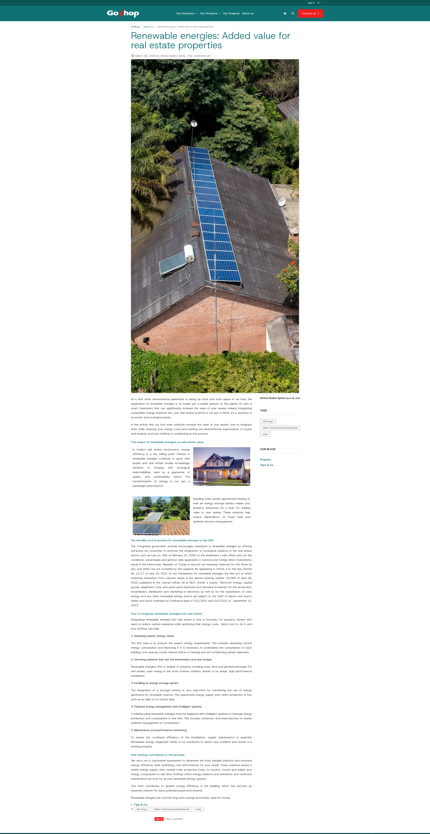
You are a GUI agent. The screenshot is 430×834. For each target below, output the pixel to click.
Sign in (311, 3)
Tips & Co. (148, 26)
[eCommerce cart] (284, 13)
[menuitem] (187, 13)
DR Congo (142, 809)
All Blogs (135, 26)
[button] (292, 13)
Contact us (309, 13)
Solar (198, 809)
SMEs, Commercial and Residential (171, 809)
